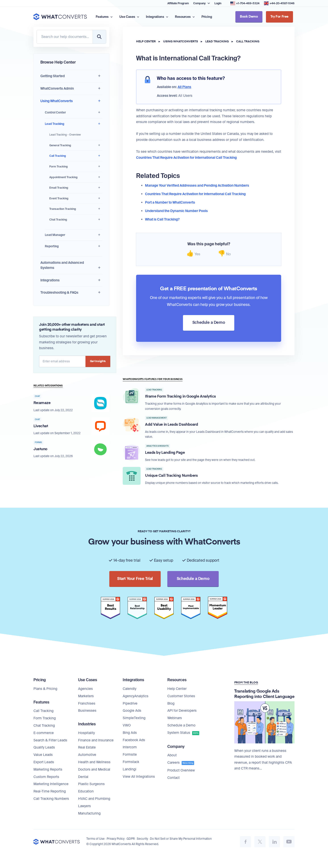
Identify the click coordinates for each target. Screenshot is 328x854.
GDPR (131, 839)
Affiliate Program (178, 3)
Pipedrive (130, 703)
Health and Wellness (94, 762)
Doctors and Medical (94, 769)
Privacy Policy (116, 839)
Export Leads (43, 762)
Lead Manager (55, 235)
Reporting (52, 246)
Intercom (130, 747)
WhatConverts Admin (57, 88)
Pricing (206, 17)
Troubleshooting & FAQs (59, 292)
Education (86, 791)
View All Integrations (139, 776)
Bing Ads (130, 732)
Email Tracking (58, 188)
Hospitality (86, 733)
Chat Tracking (58, 219)
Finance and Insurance (96, 740)
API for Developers (182, 710)
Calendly (129, 689)
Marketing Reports (47, 769)
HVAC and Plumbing (94, 798)
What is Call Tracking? (162, 219)
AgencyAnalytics (135, 696)
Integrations (50, 280)
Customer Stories (181, 696)
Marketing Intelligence (51, 784)
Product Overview (181, 770)
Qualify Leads (44, 747)
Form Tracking (58, 166)
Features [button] (102, 17)
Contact (173, 778)
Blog (170, 703)
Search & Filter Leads (50, 740)
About (172, 755)
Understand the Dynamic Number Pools (176, 211)
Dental (83, 777)
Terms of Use (95, 839)
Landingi (129, 769)
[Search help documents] (99, 36)
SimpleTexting (134, 718)
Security (142, 839)
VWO (127, 725)
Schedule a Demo (181, 725)
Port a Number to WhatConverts (170, 202)
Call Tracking (57, 156)
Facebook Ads (134, 740)
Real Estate (87, 747)
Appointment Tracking (63, 177)
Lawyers (84, 806)
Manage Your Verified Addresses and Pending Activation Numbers (197, 185)
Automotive (87, 755)
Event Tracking (58, 198)
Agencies (85, 689)
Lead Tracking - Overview (65, 134)
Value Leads (43, 755)
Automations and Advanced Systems (62, 265)
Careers (180, 762)
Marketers (86, 696)
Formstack (131, 762)
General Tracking (60, 145)
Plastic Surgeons (91, 784)
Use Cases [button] (127, 17)
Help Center (146, 41)
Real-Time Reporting (49, 791)
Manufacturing (89, 813)
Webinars (174, 718)
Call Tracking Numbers (51, 798)
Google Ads (132, 710)
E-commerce (43, 733)
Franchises (86, 703)
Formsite (130, 754)
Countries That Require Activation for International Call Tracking (186, 157)
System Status (182, 732)
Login (217, 3)
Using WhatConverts (56, 101)
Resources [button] (183, 17)
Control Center (55, 112)
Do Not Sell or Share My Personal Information (181, 839)
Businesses (87, 710)
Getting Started (52, 76)
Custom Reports (46, 777)
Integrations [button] (155, 17)
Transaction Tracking (62, 209)
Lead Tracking (54, 124)
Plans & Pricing (45, 689)
